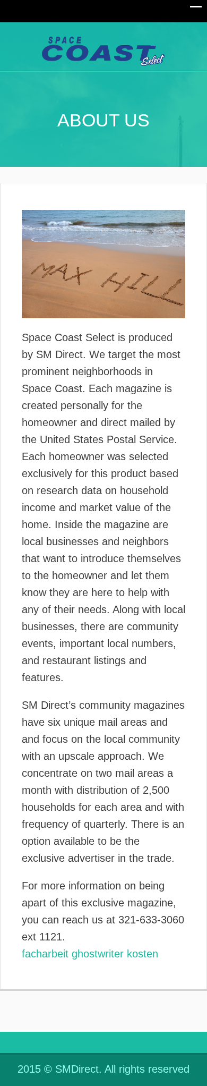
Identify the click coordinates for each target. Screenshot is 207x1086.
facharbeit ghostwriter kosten (90, 954)
